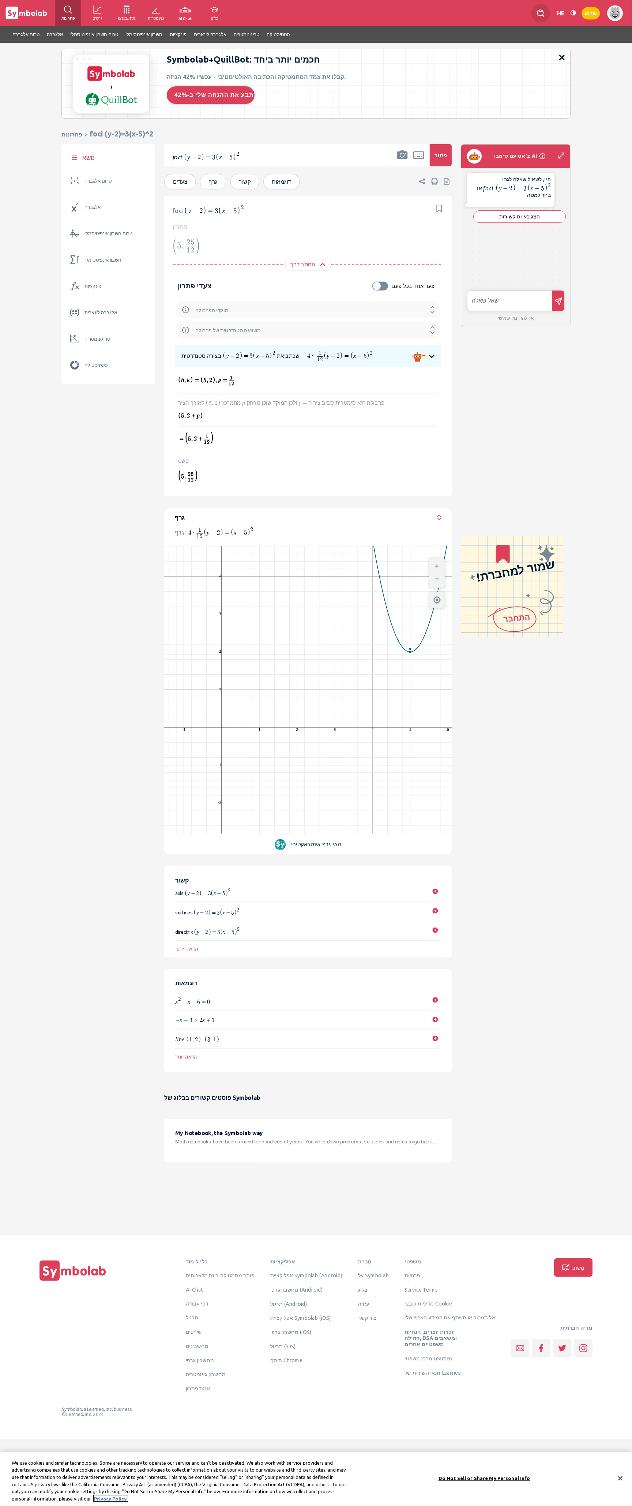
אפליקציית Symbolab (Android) (306, 1275)
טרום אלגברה (98, 181)
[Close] (620, 1479)
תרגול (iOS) (283, 1346)
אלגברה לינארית (100, 312)
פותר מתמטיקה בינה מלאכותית (220, 1275)
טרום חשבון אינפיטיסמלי (108, 233)
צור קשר (367, 1318)
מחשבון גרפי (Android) (296, 1289)
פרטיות (412, 1275)
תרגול (192, 1317)
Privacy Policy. (110, 1498)
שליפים (194, 1332)
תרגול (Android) (288, 1304)
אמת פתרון (198, 1388)
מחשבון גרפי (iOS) (291, 1332)
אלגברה (92, 207)
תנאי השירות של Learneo (433, 1372)
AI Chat (194, 1289)
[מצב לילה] (573, 13)
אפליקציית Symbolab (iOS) (300, 1318)
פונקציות (92, 286)
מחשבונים (197, 1346)
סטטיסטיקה (96, 365)
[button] (402, 160)
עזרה (363, 1304)
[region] (316, 1479)
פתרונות (71, 134)
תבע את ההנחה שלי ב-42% (213, 95)
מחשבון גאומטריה (206, 1374)
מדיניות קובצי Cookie (428, 1303)
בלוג (363, 1289)
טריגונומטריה (97, 339)
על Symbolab (373, 1275)
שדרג (591, 13)
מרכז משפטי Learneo (428, 1358)
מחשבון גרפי (200, 1360)
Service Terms (421, 1289)
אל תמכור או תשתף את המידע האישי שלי (450, 1317)
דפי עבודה (197, 1303)
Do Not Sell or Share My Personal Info (484, 1478)
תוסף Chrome (286, 1360)
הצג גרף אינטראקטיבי (316, 845)
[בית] (73, 1281)
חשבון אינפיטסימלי (102, 260)
